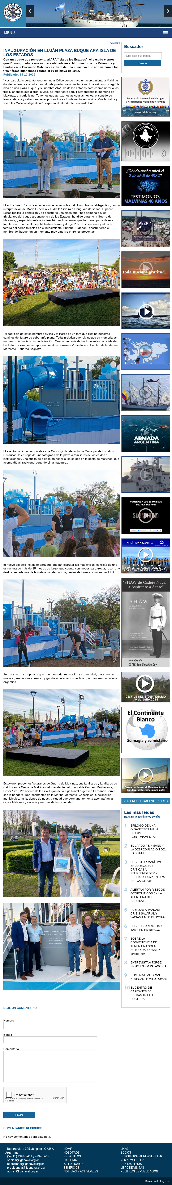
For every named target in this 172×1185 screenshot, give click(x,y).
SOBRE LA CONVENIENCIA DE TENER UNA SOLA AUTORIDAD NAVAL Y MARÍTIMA (145, 946)
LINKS (124, 1148)
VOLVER (115, 43)
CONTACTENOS (131, 1164)
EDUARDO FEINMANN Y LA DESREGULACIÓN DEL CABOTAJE (148, 849)
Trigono (164, 1181)
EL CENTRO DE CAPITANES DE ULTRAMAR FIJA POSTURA (141, 993)
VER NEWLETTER (132, 1160)
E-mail (7, 1034)
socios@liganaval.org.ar (23, 1160)
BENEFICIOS (71, 1167)
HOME (68, 1148)
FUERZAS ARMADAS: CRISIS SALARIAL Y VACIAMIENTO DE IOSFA (147, 913)
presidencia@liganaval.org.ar (26, 1167)
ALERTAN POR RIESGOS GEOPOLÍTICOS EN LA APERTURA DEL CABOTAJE (147, 895)
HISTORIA (70, 1160)
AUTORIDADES (73, 1164)
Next (168, 11)
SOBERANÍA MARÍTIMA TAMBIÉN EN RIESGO (146, 927)
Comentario (11, 1049)
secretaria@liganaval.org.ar (25, 1164)
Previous (30, 11)
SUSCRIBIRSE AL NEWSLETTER (141, 1156)
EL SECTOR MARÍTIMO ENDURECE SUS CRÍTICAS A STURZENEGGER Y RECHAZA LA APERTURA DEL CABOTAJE (147, 871)
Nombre (8, 1020)
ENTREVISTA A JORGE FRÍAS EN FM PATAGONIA (148, 964)
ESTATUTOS (72, 1156)
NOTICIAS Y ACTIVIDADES (81, 1171)
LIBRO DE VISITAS (132, 1167)
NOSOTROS (72, 1152)
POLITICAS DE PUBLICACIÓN (139, 1171)
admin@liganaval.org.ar (22, 1171)
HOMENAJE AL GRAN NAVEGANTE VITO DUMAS (148, 976)
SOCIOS (126, 1152)
